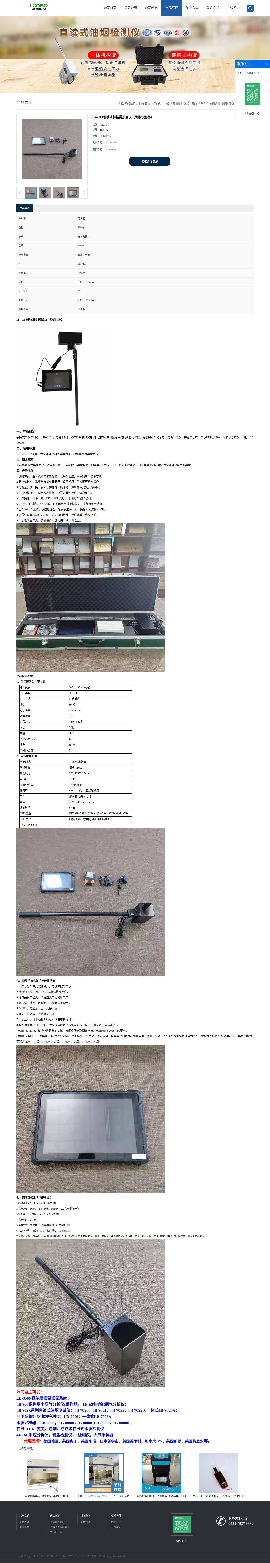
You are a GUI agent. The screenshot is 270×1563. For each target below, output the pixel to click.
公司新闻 (85, 1522)
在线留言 (233, 7)
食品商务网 (119, 1556)
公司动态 (151, 7)
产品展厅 (171, 7)
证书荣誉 (192, 7)
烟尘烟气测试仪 (58, 1522)
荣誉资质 (24, 1527)
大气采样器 (56, 1532)
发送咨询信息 (149, 161)
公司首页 (110, 7)
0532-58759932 (241, 1523)
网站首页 (144, 103)
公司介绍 (130, 7)
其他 (194, 103)
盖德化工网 (105, 1556)
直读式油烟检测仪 (59, 1527)
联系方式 (213, 7)
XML (83, 1556)
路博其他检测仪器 (178, 103)
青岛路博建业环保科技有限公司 (63, 1556)
